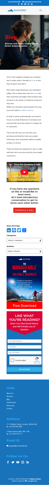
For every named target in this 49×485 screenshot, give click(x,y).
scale (34, 80)
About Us (10, 393)
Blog (8, 399)
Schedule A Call (24, 210)
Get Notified (24, 369)
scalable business (27, 110)
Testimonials (11, 402)
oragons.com (33, 481)
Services (10, 396)
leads (35, 93)
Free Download (24, 305)
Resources (10, 405)
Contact (9, 408)
